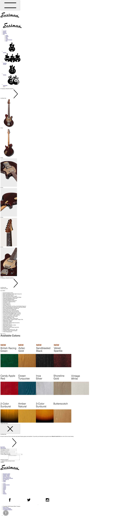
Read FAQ (2, 446)
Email (1, 451)
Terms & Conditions (7, 508)
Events (4, 489)
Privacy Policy (6, 507)
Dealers (6, 36)
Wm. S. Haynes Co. (7, 477)
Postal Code (2, 453)
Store (6, 37)
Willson (4, 480)
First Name (2, 449)
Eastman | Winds (6, 476)
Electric (4, 31)
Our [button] (4, 34)
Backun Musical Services (8, 478)
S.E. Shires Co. (6, 479)
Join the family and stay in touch (8, 460)
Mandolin (5, 33)
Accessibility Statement (7, 509)
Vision (6, 38)
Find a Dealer (3, 448)
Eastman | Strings (6, 474)
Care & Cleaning (8, 39)
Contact (4, 487)
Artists (6, 35)
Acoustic (4, 30)
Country (2, 454)
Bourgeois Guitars (6, 473)
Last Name (2, 450)
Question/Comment (4, 459)
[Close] (10, 429)
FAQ (6, 40)
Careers (4, 485)
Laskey (4, 481)
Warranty (5, 493)
